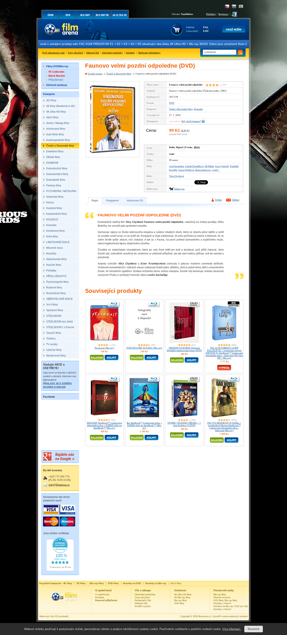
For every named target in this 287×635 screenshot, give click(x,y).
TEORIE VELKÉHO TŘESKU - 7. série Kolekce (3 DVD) (184, 424)
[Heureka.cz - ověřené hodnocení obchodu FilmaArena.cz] (60, 570)
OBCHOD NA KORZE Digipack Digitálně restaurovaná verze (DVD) (184, 349)
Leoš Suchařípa (176, 166)
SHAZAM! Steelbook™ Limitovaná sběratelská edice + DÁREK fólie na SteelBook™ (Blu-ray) (104, 425)
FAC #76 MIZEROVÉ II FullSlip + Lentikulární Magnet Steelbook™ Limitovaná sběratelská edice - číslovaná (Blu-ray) (224, 427)
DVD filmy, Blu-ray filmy (225, 600)
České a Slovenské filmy (119, 73)
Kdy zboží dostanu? (191, 121)
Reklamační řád (143, 600)
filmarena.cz (205, 616)
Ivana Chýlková (186, 170)
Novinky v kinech (222, 603)
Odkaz (235, 200)
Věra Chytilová (176, 176)
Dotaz (218, 200)
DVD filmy (179, 603)
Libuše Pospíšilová (194, 166)
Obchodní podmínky (112, 52)
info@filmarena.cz (59, 484)
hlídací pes (179, 189)
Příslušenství (56, 79)
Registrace (223, 14)
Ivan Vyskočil (222, 166)
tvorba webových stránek (235, 616)
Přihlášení (211, 14)
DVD (171, 103)
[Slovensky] (234, 6)
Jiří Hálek (209, 166)
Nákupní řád (92, 52)
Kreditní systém (143, 606)
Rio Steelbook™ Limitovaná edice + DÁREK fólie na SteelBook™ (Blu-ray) (144, 425)
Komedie (198, 109)
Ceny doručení (75, 52)
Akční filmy (176, 583)
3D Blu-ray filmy (182, 597)
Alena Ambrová (202, 170)
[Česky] (227, 6)
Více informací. (231, 629)
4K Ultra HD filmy (183, 594)
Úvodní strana (95, 73)
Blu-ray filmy (180, 600)
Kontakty (130, 52)
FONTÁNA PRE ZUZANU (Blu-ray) (144, 348)
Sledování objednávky (149, 52)
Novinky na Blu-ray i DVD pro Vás (230, 606)
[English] (241, 6)
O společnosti (102, 594)
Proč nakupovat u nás (53, 52)
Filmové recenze (221, 597)
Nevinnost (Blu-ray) (104, 348)
